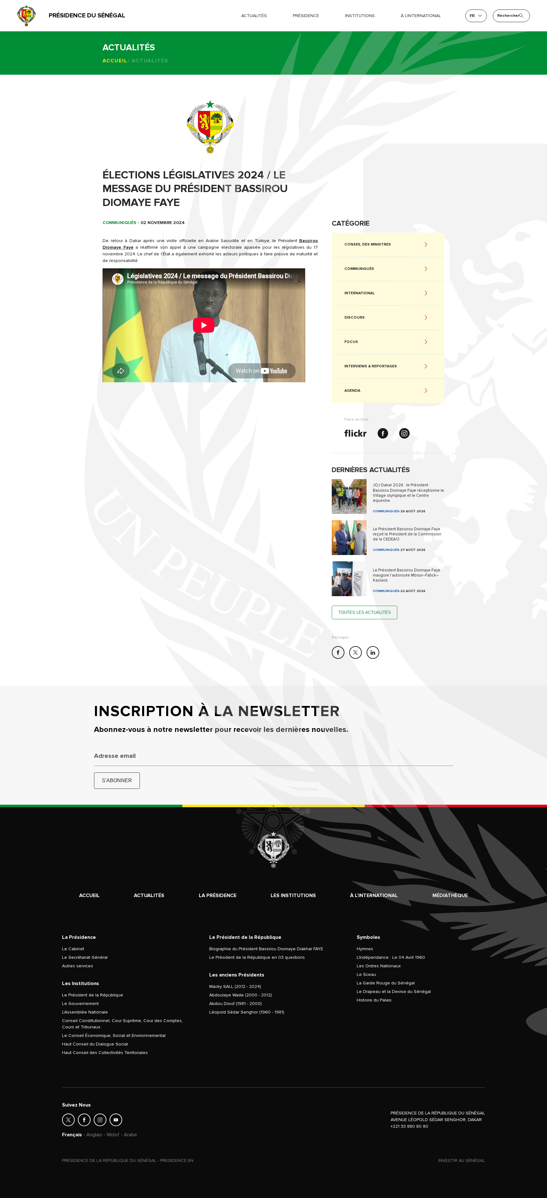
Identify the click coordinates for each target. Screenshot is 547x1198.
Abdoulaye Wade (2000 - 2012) (240, 995)
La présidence (217, 895)
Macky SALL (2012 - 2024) (235, 986)
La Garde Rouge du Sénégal (386, 983)
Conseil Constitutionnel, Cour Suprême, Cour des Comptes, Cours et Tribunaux (122, 1024)
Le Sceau (366, 974)
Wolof (113, 1135)
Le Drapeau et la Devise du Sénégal (394, 991)
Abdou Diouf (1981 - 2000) (235, 1003)
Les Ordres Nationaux (379, 966)
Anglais (94, 1135)
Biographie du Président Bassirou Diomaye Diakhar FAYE (266, 949)
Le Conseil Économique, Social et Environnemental (114, 1035)
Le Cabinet (73, 949)
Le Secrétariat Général (85, 957)
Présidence (306, 15)
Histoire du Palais (374, 1000)
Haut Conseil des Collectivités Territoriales (105, 1052)
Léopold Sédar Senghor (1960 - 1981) (246, 1012)
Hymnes (365, 949)
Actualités (254, 15)
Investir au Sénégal (461, 1160)
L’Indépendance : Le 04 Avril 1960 (391, 957)
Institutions (360, 15)
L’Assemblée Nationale (85, 1012)
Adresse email (115, 756)
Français (72, 1135)
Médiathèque (450, 895)
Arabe (130, 1135)
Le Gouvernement (80, 1003)
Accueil (115, 61)
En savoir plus (388, 496)
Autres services (77, 966)
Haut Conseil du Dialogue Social (95, 1044)
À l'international (421, 15)
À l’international (374, 895)
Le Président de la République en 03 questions (257, 957)
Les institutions (293, 895)
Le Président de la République (92, 995)
